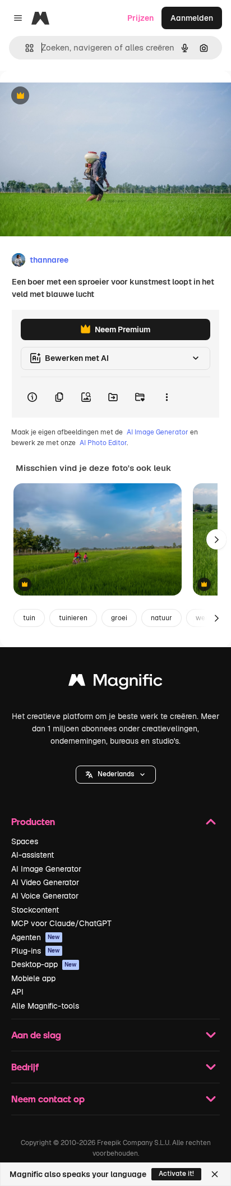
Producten (33, 821)
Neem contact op (48, 1099)
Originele (73, 96)
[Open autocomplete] (25, 48)
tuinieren (73, 617)
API (17, 992)
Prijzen (140, 18)
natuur (161, 617)
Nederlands (116, 774)
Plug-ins (35, 951)
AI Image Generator (157, 432)
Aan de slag (36, 1035)
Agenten (35, 937)
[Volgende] (216, 539)
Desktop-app (44, 964)
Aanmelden (191, 18)
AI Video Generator (45, 882)
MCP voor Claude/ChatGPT (61, 923)
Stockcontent (35, 910)
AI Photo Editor (103, 442)
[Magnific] (115, 683)
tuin (29, 617)
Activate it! (176, 1173)
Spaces (24, 841)
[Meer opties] (166, 397)
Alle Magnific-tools (45, 1006)
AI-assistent (32, 855)
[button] (116, 775)
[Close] (214, 1174)
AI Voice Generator (44, 896)
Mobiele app (33, 978)
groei (119, 617)
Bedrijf (25, 1067)
